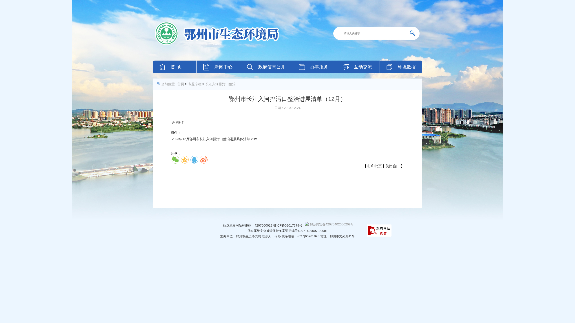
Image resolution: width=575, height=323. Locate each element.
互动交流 (363, 66)
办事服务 (319, 66)
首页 (180, 84)
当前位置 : (169, 84)
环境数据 (407, 66)
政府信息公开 (271, 66)
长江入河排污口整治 (220, 84)
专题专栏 (194, 84)
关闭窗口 (392, 166)
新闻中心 (223, 66)
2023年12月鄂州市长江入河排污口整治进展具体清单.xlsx (214, 139)
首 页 (176, 66)
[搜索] (414, 33)
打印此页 (374, 166)
